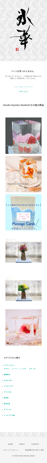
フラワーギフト (9, 365)
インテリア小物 (9, 415)
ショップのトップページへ (23, 87)
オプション (8, 409)
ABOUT (22, 444)
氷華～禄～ (33, 369)
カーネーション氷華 (19, 369)
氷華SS (6, 369)
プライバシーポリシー (11, 450)
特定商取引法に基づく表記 (34, 450)
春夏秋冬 (7, 374)
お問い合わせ (23, 91)
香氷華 (6, 398)
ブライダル (8, 392)
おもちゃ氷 (8, 380)
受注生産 (7, 404)
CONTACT (35, 444)
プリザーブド (8, 386)
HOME (10, 444)
